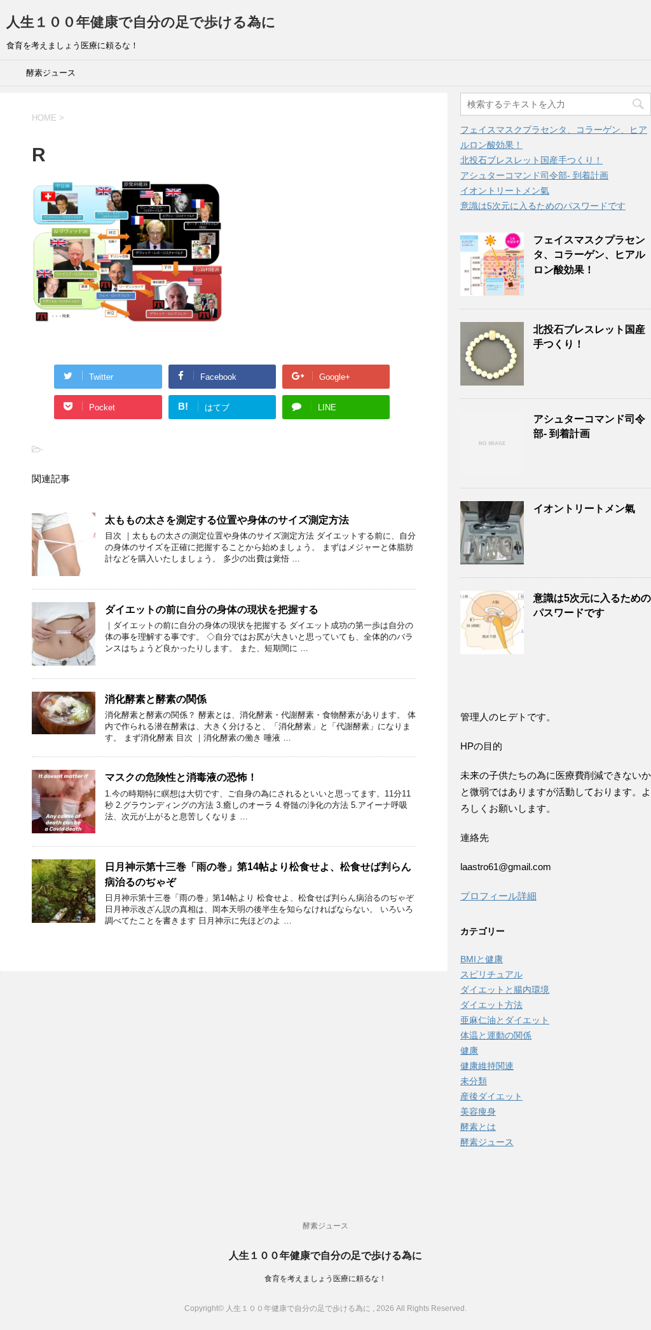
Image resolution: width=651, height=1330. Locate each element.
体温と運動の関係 (495, 1035)
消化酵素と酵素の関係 (156, 699)
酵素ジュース (51, 72)
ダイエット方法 (491, 1005)
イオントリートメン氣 (504, 190)
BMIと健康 (481, 959)
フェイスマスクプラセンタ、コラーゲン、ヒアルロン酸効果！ (589, 254)
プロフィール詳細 (498, 895)
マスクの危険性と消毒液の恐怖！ (181, 777)
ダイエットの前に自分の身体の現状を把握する (212, 609)
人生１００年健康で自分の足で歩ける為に (141, 22)
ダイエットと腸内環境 (504, 989)
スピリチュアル (491, 974)
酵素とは (478, 1127)
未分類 (473, 1081)
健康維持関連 (487, 1066)
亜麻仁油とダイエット (504, 1020)
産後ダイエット (491, 1096)
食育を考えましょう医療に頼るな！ (325, 1278)
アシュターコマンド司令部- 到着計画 (534, 175)
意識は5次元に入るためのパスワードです (543, 206)
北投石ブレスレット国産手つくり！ (531, 160)
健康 (469, 1050)
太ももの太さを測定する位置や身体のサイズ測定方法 (227, 519)
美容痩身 (478, 1111)
